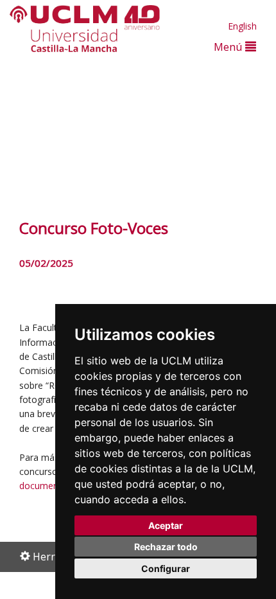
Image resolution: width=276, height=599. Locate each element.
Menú (229, 46)
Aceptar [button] (165, 525)
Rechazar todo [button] (166, 546)
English (242, 26)
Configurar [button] (165, 568)
